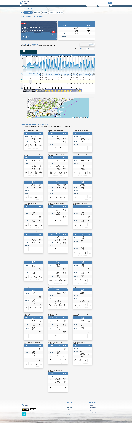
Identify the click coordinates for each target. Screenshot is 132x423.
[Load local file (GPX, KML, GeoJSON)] (29, 101)
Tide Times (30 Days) (28, 12)
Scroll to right (94, 74)
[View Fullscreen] (29, 99)
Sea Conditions (37, 12)
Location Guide (60, 12)
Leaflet (73, 117)
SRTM (88, 117)
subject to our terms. (45, 397)
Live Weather (44, 12)
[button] (56, 116)
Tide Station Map (52, 12)
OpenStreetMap (81, 117)
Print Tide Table (90, 48)
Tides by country (23, 5)
